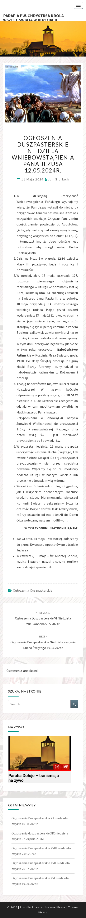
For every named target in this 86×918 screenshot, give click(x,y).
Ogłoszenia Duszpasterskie (32, 590)
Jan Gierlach (58, 179)
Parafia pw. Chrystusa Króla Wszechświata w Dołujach (33, 17)
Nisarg (43, 912)
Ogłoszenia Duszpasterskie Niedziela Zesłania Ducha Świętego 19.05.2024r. (43, 642)
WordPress (58, 907)
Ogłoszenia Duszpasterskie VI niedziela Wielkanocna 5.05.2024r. (43, 618)
